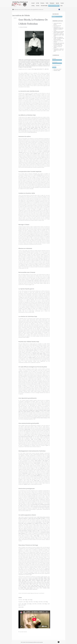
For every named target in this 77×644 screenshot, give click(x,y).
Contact (62, 3)
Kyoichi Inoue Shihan (39, 579)
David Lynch (42, 468)
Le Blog (33, 5)
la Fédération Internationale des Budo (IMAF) (41, 506)
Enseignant (52, 3)
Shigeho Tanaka (42, 353)
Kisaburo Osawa (32, 357)
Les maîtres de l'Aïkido (54, 5)
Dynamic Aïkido (27, 429)
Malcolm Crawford (29, 589)
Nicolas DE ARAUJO (23, 27)
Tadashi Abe (36, 280)
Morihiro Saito (30, 280)
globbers (35, 642)
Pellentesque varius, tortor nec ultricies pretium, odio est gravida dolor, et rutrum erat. (28, 9)
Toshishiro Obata (46, 587)
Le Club (37, 3)
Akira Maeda (38, 522)
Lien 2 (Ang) (30, 599)
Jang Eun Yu (40, 474)
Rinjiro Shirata (44, 127)
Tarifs (47, 3)
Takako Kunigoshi (28, 94)
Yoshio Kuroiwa (46, 355)
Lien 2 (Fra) (31, 601)
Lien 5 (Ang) (45, 601)
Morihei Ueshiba (44, 5)
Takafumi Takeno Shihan (26, 580)
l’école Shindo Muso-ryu (32, 132)
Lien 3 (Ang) (35, 601)
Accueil (33, 3)
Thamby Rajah (24, 473)
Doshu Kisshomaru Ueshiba (31, 350)
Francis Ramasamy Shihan (33, 586)
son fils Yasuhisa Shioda (29, 573)
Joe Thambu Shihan (22, 587)
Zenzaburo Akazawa (22, 129)
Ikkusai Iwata (37, 127)
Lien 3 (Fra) (34, 603)
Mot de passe (54, 61)
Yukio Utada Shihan (35, 585)
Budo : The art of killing (36, 439)
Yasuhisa (25, 484)
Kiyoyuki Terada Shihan (39, 577)
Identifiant (54, 58)
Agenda (57, 3)
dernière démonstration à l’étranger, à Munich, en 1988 (28, 530)
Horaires (42, 3)
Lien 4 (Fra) (40, 601)
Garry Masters (30, 587)
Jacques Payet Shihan (37, 582)
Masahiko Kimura (36, 153)
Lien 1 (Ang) (25, 599)
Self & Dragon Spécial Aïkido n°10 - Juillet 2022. (40, 69)
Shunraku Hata (40, 175)
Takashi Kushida (38, 460)
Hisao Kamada (31, 127)
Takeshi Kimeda (37, 463)
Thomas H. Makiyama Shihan (37, 580)
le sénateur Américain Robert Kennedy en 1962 (41, 417)
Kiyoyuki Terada (36, 353)
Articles (37, 5)
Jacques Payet (36, 480)
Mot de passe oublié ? (58, 69)
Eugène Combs (46, 580)
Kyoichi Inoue (46, 569)
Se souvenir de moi (55, 65)
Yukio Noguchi (45, 460)
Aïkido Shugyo (36, 535)
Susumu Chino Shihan (45, 582)
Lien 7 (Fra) (23, 605)
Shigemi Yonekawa (34, 128)
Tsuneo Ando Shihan (22, 581)
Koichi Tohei (42, 280)
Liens (61, 5)
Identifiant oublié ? (57, 70)
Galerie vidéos (21, 607)
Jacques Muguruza (36, 475)
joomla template (40, 642)
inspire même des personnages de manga (37, 518)
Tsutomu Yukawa (26, 128)
